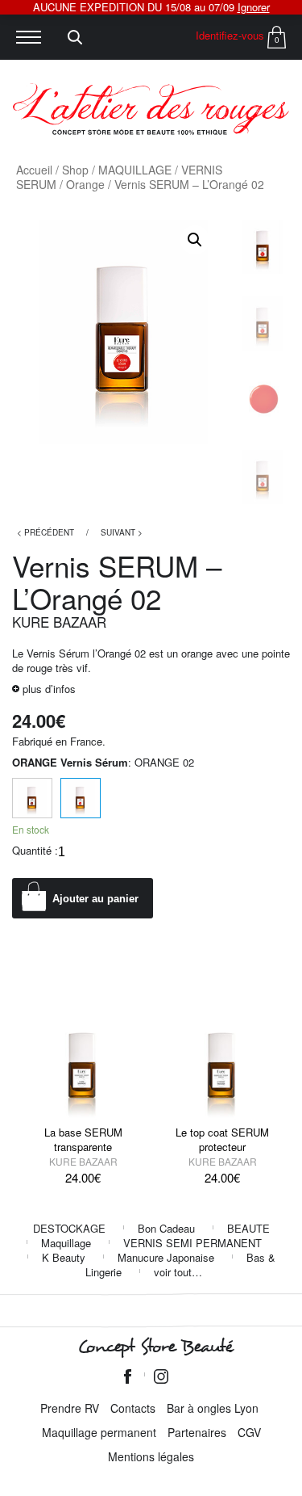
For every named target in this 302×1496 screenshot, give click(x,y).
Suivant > (122, 532)
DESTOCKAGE (69, 1228)
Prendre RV (69, 1408)
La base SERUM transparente (83, 1139)
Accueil (34, 170)
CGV (249, 1432)
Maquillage (66, 1242)
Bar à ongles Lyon (213, 1408)
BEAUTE (248, 1228)
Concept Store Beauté (155, 1346)
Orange (85, 184)
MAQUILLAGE (135, 170)
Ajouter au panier (95, 899)
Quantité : (35, 850)
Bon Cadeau (166, 1228)
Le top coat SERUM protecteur (222, 1139)
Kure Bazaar (59, 621)
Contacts (132, 1408)
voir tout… (178, 1272)
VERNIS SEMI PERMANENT (192, 1242)
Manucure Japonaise (166, 1257)
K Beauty (63, 1257)
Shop (75, 170)
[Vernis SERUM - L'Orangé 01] (32, 798)
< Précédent (45, 532)
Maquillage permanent (99, 1432)
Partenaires (197, 1432)
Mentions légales (151, 1456)
